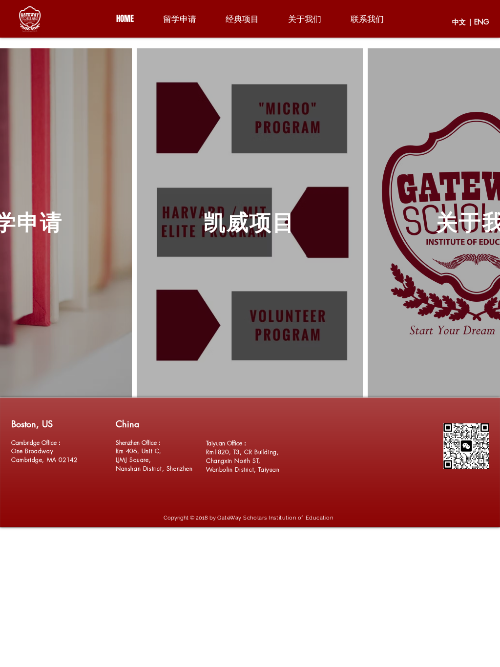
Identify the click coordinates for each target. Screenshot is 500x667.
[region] (30, 19)
